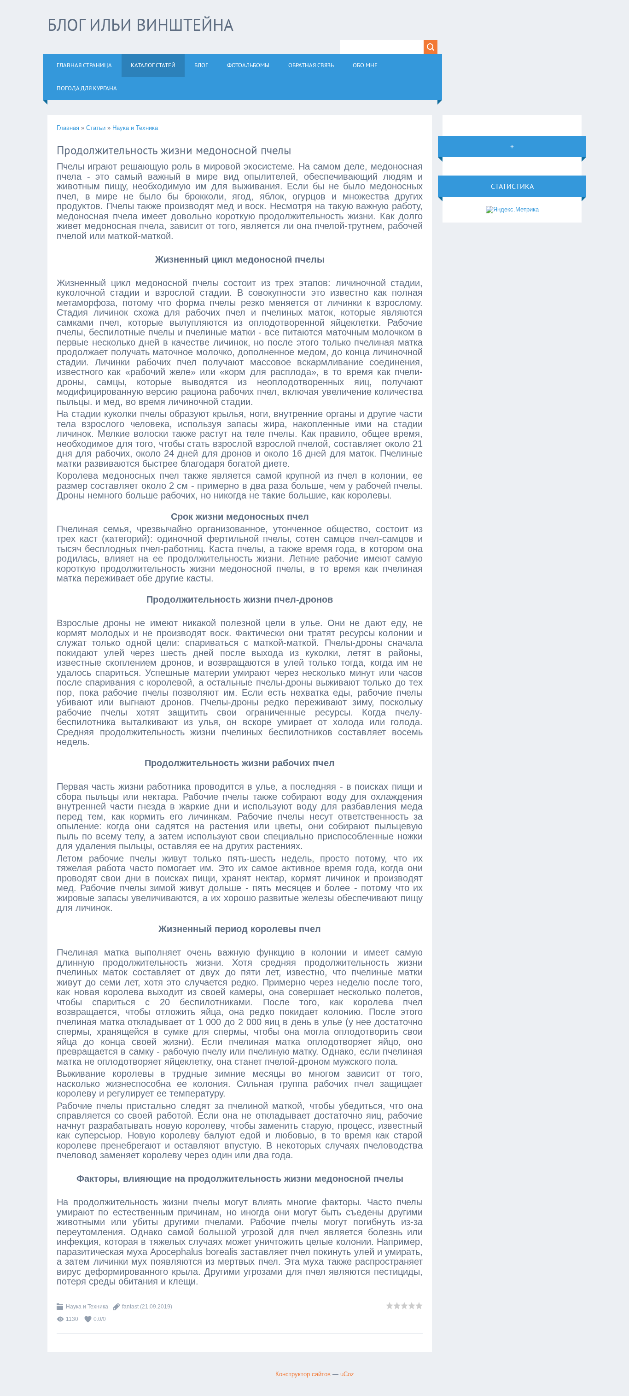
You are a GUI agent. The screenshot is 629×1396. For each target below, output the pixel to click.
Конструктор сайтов (303, 1374)
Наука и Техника (135, 127)
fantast (130, 1306)
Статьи (95, 127)
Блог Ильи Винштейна (140, 24)
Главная (68, 127)
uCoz (347, 1374)
